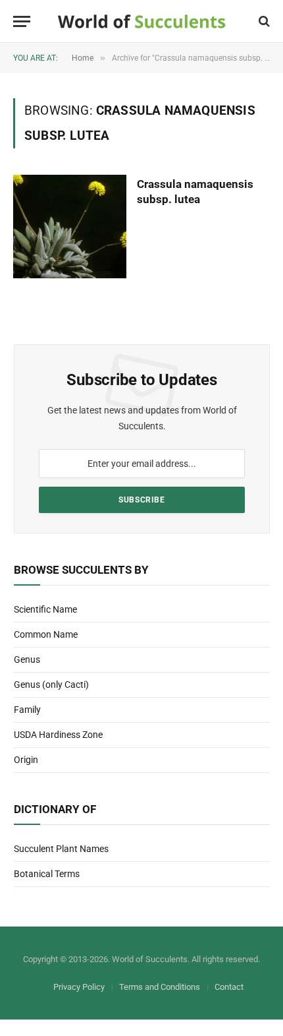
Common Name (46, 634)
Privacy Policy (79, 987)
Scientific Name (45, 609)
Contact (229, 987)
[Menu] (21, 21)
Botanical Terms (47, 873)
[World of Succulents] (142, 21)
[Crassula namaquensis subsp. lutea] (69, 226)
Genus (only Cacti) (51, 684)
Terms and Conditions (159, 987)
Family (27, 709)
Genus (27, 659)
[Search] (263, 21)
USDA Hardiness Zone (58, 734)
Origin (26, 759)
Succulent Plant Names (61, 848)
